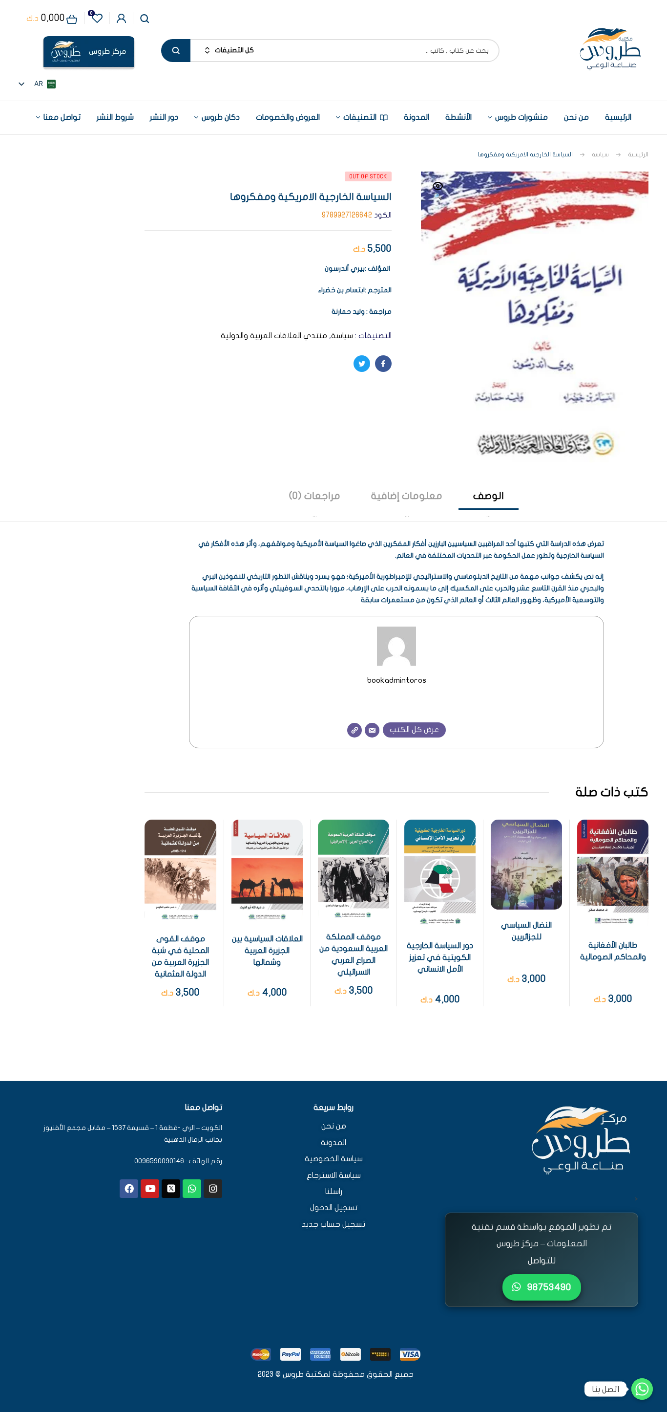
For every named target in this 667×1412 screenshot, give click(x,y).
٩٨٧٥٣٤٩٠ (548, 1287)
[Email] (372, 730)
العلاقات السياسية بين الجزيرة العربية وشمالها (267, 950)
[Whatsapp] (192, 1188)
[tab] (489, 505)
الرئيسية (638, 154)
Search (175, 50)
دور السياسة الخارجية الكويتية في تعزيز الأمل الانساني (440, 957)
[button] (438, 192)
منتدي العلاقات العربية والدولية (274, 336)
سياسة (600, 154)
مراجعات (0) (314, 496)
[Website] (354, 730)
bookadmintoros (396, 680)
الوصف (488, 496)
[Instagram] (213, 1188)
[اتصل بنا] (642, 1389)
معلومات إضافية (406, 496)
